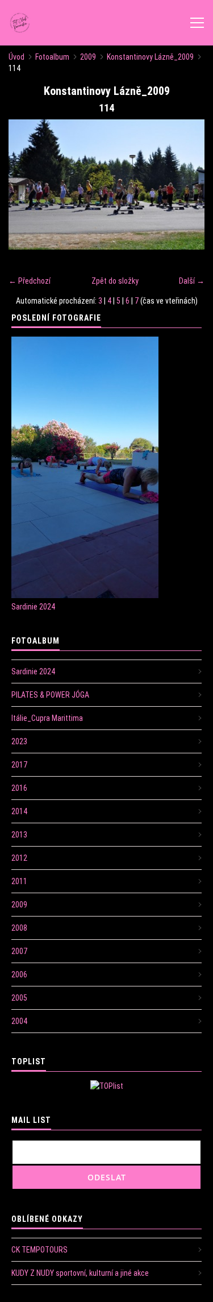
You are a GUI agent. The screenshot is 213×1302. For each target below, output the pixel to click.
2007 (19, 951)
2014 (19, 811)
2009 (88, 56)
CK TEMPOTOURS (39, 1249)
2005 (19, 997)
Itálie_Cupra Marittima (47, 718)
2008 (19, 927)
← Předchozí (30, 280)
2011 (19, 881)
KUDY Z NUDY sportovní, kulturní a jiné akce (80, 1273)
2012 (19, 858)
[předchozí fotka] (27, 184)
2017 (19, 764)
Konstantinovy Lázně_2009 (150, 56)
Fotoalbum (52, 56)
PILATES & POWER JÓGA (50, 694)
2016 (19, 788)
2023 (19, 741)
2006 (19, 974)
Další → (191, 280)
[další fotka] (186, 184)
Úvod (16, 56)
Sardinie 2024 (33, 606)
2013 (19, 834)
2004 (19, 1021)
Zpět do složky (115, 280)
